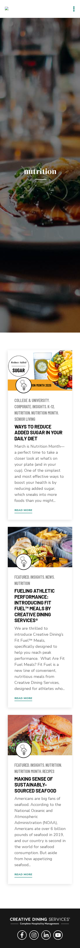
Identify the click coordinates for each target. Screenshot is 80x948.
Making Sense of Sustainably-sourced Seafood (35, 784)
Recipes (48, 771)
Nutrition (22, 412)
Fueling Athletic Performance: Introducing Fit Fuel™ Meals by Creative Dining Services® (34, 605)
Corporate (22, 406)
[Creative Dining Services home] (40, 922)
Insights (39, 406)
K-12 (51, 406)
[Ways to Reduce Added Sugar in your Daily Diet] (40, 370)
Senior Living (24, 419)
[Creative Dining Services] (11, 8)
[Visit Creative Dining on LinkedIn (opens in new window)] (46, 940)
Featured (21, 577)
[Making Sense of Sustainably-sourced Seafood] (40, 735)
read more (23, 510)
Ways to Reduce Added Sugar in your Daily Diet (38, 432)
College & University (31, 400)
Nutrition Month (44, 412)
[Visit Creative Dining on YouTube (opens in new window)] (58, 940)
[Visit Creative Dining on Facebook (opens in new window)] (22, 940)
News (50, 577)
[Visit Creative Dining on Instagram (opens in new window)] (34, 940)
